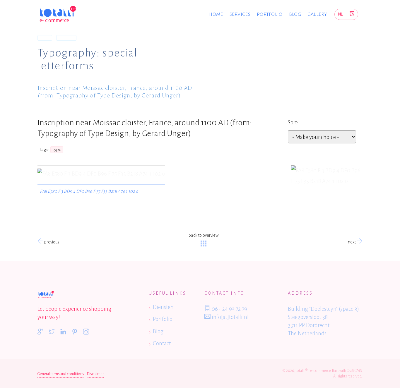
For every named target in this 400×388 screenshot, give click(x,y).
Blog (295, 14)
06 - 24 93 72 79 (229, 309)
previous (51, 242)
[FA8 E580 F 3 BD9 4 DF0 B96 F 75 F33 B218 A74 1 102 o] (327, 175)
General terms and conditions (60, 374)
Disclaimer (95, 374)
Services (240, 14)
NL (340, 14)
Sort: (293, 122)
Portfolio (270, 14)
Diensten (163, 307)
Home (215, 14)
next (352, 242)
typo (56, 149)
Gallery (317, 14)
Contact (162, 343)
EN (352, 14)
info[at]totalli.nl (230, 317)
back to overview (203, 235)
